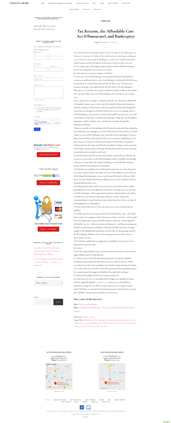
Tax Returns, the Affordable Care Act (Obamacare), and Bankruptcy (106, 34)
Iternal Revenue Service (119, 323)
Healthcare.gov (102, 282)
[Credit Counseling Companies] (47, 178)
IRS (108, 323)
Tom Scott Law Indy (19, 3)
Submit (37, 129)
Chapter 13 (86, 317)
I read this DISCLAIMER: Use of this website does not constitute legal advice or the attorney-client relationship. (49, 109)
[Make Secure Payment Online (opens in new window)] (48, 224)
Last (50, 54)
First (35, 54)
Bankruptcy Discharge (106, 320)
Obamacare (78, 326)
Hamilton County (129, 320)
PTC (84, 326)
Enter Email (36, 66)
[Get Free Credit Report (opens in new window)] (47, 150)
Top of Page (85, 417)
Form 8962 (118, 320)
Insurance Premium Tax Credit (95, 323)
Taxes (93, 317)
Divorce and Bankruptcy (88, 304)
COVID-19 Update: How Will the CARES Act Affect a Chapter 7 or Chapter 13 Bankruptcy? (48, 262)
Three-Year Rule (101, 326)
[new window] (82, 409)
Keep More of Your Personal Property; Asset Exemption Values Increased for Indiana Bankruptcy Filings (47, 251)
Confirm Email (52, 66)
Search (36, 297)
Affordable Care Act (91, 320)
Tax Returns (91, 326)
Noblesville (132, 323)
